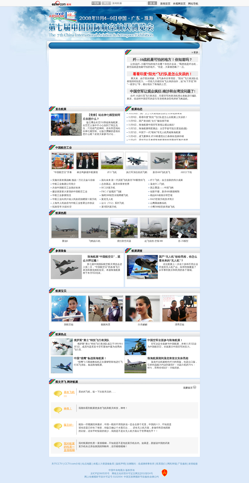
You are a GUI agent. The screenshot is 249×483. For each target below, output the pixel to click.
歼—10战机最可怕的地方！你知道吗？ (162, 60)
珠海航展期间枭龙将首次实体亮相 (167, 358)
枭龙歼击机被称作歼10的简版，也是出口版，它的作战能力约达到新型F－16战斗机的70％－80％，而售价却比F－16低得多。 (172, 365)
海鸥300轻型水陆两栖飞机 (114, 195)
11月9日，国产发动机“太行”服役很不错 (148, 116)
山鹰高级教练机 (158, 203)
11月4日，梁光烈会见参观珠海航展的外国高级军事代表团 (158, 135)
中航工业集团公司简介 (64, 184)
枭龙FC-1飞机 (157, 184)
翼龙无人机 (107, 199)
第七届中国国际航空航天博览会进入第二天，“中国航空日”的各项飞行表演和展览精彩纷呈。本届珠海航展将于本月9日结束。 (102, 268)
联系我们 (161, 463)
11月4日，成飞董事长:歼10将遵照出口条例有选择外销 (156, 131)
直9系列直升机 (109, 206)
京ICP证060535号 (100, 473)
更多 (196, 52)
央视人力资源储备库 (103, 463)
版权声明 (120, 463)
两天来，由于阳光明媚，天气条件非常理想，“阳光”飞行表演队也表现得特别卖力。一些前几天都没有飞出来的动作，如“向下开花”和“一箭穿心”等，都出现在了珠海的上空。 (162, 81)
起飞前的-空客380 (154, 241)
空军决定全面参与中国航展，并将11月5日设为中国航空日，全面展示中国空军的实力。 (171, 345)
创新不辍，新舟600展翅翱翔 (164, 191)
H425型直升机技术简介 (162, 199)
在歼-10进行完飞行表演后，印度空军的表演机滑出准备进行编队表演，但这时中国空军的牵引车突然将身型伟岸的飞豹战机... (161, 97)
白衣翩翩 (142, 324)
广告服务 (182, 463)
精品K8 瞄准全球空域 (161, 195)
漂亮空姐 (179, 324)
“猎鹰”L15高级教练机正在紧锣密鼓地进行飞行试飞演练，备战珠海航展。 (98, 363)
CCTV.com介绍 (72, 463)
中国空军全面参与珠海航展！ (165, 340)
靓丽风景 (105, 324)
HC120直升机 (108, 187)
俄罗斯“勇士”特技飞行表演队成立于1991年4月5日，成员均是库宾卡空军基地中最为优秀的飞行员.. (98, 346)
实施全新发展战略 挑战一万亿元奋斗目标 (73, 180)
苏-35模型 (183, 241)
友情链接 (193, 463)
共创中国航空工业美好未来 (66, 187)
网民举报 (172, 463)
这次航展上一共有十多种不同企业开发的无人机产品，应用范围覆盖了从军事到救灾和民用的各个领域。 (178, 267)
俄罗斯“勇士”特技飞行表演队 (91, 340)
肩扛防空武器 (124, 241)
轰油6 (65, 241)
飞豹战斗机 (94, 241)
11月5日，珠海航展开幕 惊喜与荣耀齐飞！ (150, 139)
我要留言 (188, 387)
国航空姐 (68, 324)
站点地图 (86, 463)
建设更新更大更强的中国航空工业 (69, 191)
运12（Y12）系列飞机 (112, 203)
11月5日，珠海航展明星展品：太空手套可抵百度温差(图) (157, 124)
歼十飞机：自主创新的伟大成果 (166, 180)
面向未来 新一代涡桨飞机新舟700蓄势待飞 (123, 180)
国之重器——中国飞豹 (162, 187)
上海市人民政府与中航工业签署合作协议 (73, 203)
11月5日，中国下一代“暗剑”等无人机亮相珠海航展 (154, 128)
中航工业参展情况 (61, 195)
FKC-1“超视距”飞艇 (111, 191)
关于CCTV (57, 463)
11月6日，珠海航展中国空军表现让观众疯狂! (151, 120)
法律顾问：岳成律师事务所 (140, 463)
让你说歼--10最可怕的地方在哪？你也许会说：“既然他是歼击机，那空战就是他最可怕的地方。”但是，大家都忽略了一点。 (162, 65)
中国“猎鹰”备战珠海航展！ (90, 358)
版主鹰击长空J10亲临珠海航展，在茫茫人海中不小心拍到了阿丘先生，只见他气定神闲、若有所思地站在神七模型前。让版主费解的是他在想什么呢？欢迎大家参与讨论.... (101, 128)
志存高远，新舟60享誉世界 (115, 184)
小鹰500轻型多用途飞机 (162, 206)
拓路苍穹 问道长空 (62, 206)
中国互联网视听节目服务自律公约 (141, 476)
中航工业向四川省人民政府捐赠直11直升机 (74, 199)
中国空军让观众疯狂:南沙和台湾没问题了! (162, 91)
